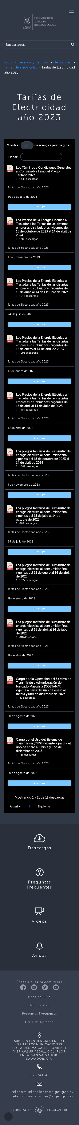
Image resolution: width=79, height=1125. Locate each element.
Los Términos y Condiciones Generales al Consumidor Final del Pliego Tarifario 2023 (43, 171)
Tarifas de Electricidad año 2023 (28, 187)
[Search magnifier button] (72, 44)
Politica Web (39, 1005)
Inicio (8, 62)
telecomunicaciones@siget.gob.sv (43, 1092)
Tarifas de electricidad (20, 67)
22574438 (39, 1075)
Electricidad (62, 62)
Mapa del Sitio (39, 997)
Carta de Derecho (39, 1022)
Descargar (39, 207)
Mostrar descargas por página (38, 145)
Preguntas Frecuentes (39, 1013)
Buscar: (13, 157)
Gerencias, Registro (33, 62)
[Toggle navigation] (71, 12)
